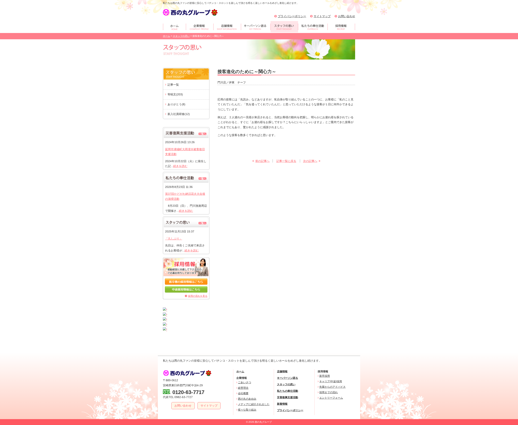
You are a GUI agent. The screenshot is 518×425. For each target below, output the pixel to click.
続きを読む (180, 166)
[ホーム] (174, 26)
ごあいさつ (244, 382)
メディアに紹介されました (254, 404)
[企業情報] (199, 26)
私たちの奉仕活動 (287, 390)
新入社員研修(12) (179, 114)
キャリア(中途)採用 (330, 381)
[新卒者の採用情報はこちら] (186, 283)
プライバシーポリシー (292, 16)
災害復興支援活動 (287, 397)
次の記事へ (310, 161)
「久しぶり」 (173, 238)
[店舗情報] (227, 26)
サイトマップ (322, 16)
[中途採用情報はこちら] (186, 291)
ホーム (166, 36)
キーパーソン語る (287, 377)
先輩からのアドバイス (332, 386)
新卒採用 (324, 375)
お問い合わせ (346, 16)
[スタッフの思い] (284, 26)
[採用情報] (341, 26)
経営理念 (243, 387)
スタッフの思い (181, 36)
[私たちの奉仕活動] (313, 26)
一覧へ (202, 134)
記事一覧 (173, 84)
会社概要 (243, 393)
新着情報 (282, 403)
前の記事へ (262, 161)
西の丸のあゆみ (247, 398)
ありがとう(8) (176, 104)
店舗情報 (282, 371)
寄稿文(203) (175, 94)
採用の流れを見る (197, 296)
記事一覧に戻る (286, 161)
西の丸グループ (190, 12)
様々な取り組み (247, 409)
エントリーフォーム (331, 397)
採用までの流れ (328, 392)
